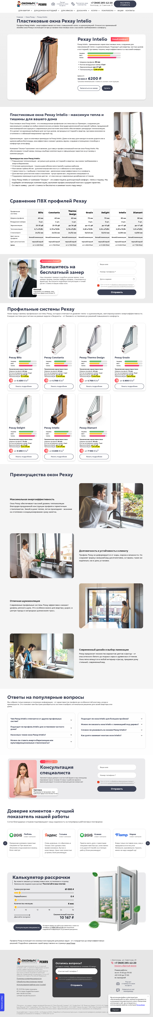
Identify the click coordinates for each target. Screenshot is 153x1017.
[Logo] (31, 4)
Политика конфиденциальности (29, 978)
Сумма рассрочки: (22, 889)
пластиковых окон (66, 27)
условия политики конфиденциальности (121, 286)
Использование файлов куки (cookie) (31, 985)
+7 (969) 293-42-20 (102, 2)
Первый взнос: (20, 896)
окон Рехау (28, 27)
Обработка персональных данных (30, 982)
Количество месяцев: (23, 903)
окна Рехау (70, 943)
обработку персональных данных (122, 284)
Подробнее (141, 1005)
